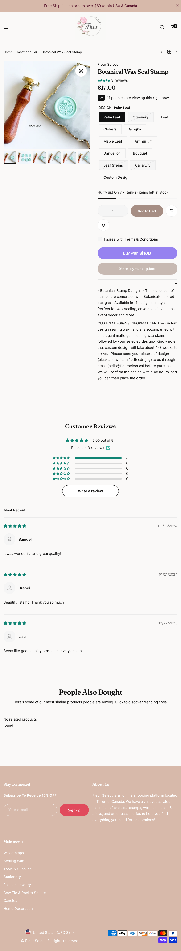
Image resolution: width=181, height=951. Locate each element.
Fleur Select (108, 64)
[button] (104, 80)
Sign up (74, 810)
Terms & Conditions (141, 239)
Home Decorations (19, 908)
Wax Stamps (14, 853)
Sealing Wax (14, 861)
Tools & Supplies (18, 869)
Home (8, 52)
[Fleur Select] (90, 27)
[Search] (162, 27)
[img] (15, 526)
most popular (27, 52)
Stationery (12, 876)
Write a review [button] (90, 491)
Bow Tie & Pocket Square (25, 892)
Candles (10, 900)
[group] (47, 105)
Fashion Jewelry (17, 884)
